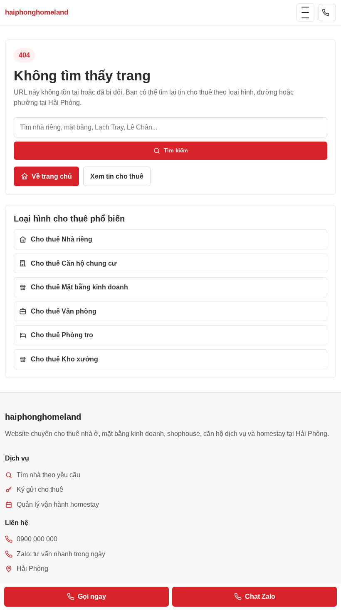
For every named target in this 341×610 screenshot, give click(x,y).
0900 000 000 (327, 12)
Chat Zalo (260, 596)
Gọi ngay (92, 596)
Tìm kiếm (176, 150)
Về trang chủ (52, 176)
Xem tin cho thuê (116, 176)
